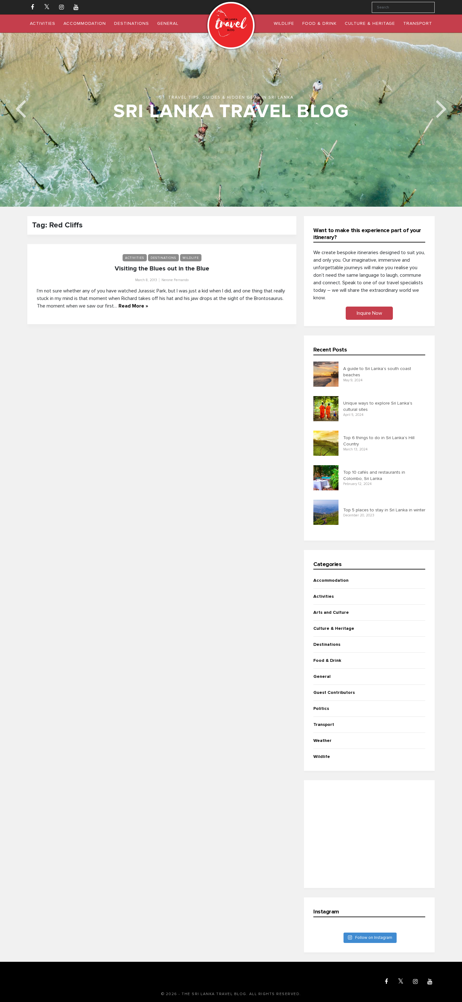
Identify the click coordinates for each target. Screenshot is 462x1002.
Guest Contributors (334, 692)
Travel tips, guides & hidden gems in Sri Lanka (231, 97)
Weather (322, 740)
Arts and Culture (331, 612)
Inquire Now (369, 313)
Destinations (163, 258)
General (322, 676)
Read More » (133, 306)
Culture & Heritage (333, 628)
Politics (321, 708)
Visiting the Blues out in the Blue (162, 268)
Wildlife (191, 258)
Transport (323, 724)
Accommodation (331, 580)
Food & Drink (327, 660)
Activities (134, 258)
